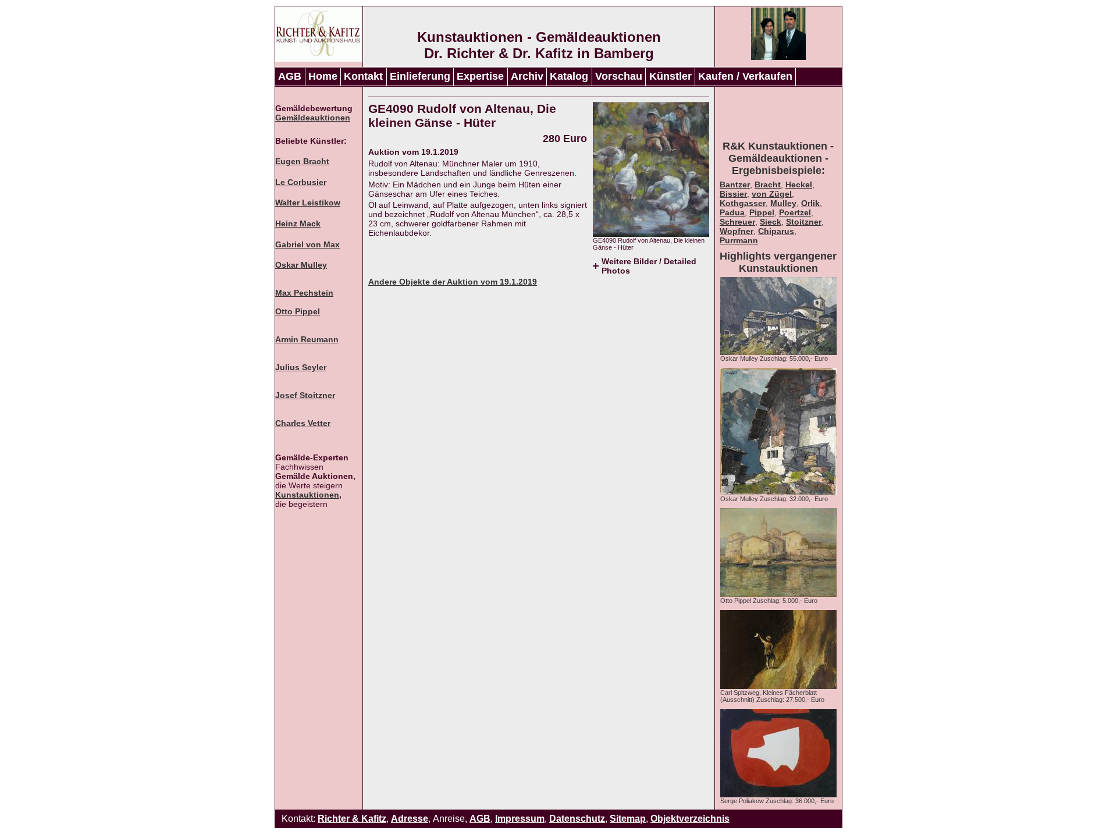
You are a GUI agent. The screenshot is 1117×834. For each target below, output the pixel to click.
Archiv (527, 76)
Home (322, 76)
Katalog (569, 76)
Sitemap (628, 819)
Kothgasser (743, 203)
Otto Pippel (297, 311)
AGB (289, 76)
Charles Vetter (302, 423)
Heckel (798, 184)
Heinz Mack (298, 223)
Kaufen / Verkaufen (745, 76)
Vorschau (618, 76)
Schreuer (737, 221)
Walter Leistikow (307, 202)
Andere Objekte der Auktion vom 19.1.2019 (452, 281)
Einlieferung (420, 76)
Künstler (670, 76)
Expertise (480, 76)
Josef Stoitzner (305, 395)
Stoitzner (803, 221)
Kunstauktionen (307, 494)
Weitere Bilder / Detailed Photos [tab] (649, 266)
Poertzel (795, 212)
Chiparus (776, 231)
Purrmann (739, 240)
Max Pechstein (304, 292)
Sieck (770, 221)
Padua (732, 212)
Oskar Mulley (301, 264)
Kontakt (363, 76)
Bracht (768, 184)
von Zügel (772, 193)
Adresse (409, 819)
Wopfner (736, 231)
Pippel (761, 212)
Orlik (810, 203)
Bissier (733, 193)
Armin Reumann (307, 339)
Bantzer (735, 184)
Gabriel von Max (307, 244)
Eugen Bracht (302, 161)
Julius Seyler (300, 367)
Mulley (783, 203)
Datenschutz (577, 819)
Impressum (520, 819)
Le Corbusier (300, 182)
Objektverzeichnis (690, 819)
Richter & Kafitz (352, 819)
